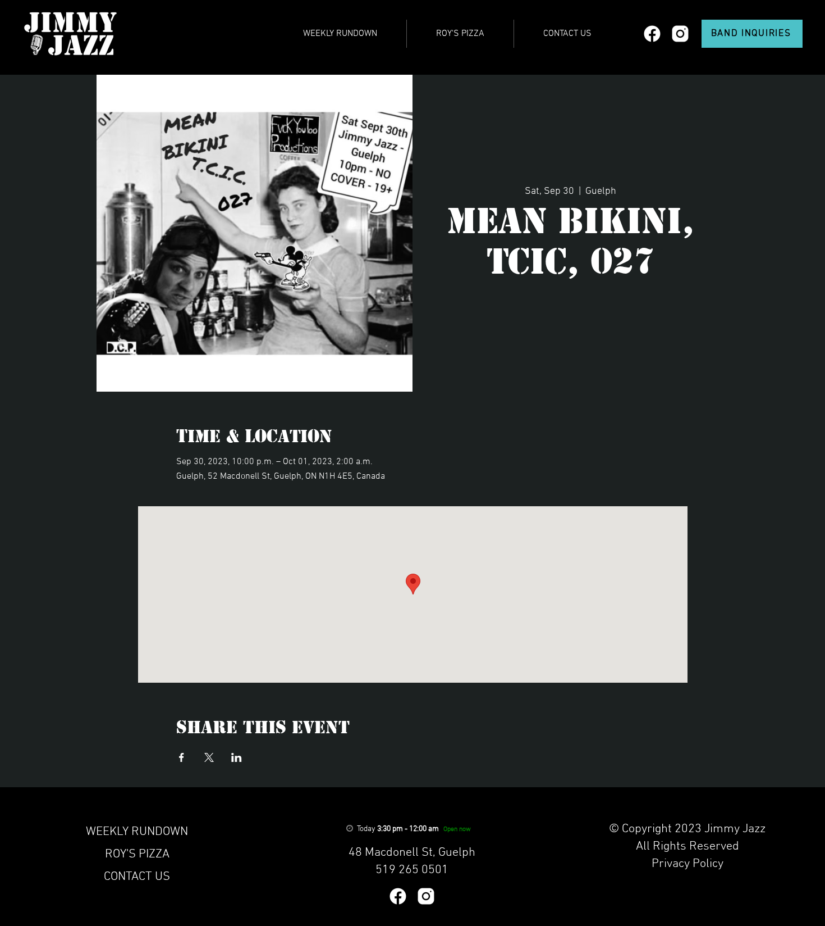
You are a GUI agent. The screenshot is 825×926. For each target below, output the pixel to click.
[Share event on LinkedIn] (236, 757)
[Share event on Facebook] (181, 757)
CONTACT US (137, 876)
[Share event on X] (209, 757)
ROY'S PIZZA (137, 854)
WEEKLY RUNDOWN (137, 831)
